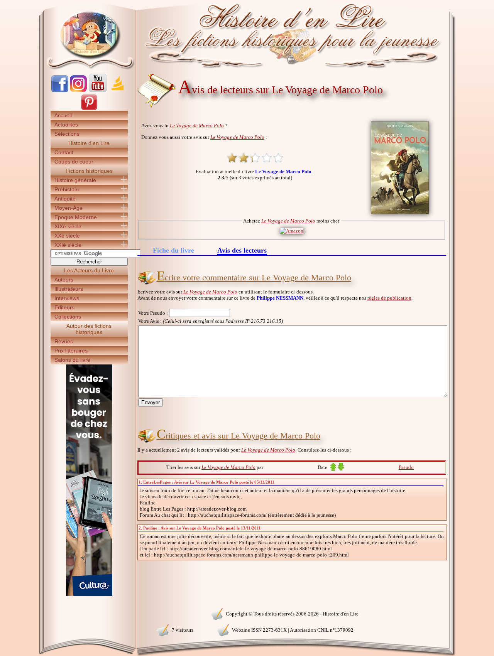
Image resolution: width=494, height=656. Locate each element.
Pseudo (406, 467)
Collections (67, 317)
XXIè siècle (67, 245)
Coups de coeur (73, 162)
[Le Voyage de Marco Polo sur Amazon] (291, 231)
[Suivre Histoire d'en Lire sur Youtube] (97, 90)
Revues (63, 341)
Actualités (66, 124)
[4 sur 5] (266, 158)
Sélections (67, 134)
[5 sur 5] (278, 158)
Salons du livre (72, 360)
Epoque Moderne (75, 217)
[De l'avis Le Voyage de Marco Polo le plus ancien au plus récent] (333, 469)
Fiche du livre (173, 250)
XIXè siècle (67, 226)
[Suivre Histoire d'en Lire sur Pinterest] (89, 109)
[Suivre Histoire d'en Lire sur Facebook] (59, 90)
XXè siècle (67, 236)
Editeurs (64, 307)
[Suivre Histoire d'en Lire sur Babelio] (117, 90)
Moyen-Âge (68, 208)
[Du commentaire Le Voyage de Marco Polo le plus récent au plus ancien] (341, 469)
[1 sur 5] (232, 158)
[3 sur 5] (255, 158)
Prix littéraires (71, 350)
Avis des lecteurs (242, 251)
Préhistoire (67, 189)
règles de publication (389, 298)
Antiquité (65, 199)
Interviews (66, 298)
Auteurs (63, 280)
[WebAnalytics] (88, 613)
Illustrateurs (68, 289)
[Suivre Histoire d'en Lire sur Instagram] (78, 90)
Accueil (63, 115)
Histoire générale (75, 180)
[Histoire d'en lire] (247, 34)
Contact (63, 152)
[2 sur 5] (243, 158)
